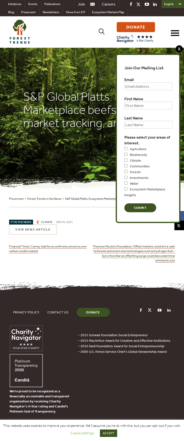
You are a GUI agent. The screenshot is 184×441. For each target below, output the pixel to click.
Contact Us (58, 312)
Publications (52, 4)
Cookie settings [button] (82, 433)
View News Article (33, 229)
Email (129, 79)
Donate (93, 312)
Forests (135, 172)
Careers (108, 4)
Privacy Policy (26, 312)
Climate (135, 160)
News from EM (75, 12)
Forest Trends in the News (44, 199)
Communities (140, 166)
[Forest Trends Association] (26, 385)
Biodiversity (138, 155)
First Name (133, 98)
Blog (11, 12)
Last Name (133, 118)
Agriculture (138, 149)
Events (32, 4)
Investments (139, 178)
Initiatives (14, 4)
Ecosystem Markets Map (108, 12)
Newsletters (51, 12)
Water (134, 183)
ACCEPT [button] (108, 433)
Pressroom (28, 12)
